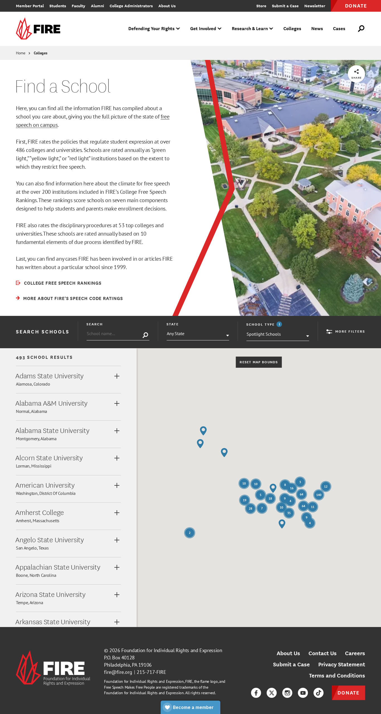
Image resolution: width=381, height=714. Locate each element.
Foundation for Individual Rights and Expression (171, 650)
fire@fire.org (118, 672)
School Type (264, 324)
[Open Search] (361, 28)
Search (94, 323)
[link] (40, 28)
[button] (273, 488)
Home (20, 52)
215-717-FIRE (151, 672)
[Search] (145, 335)
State (173, 323)
